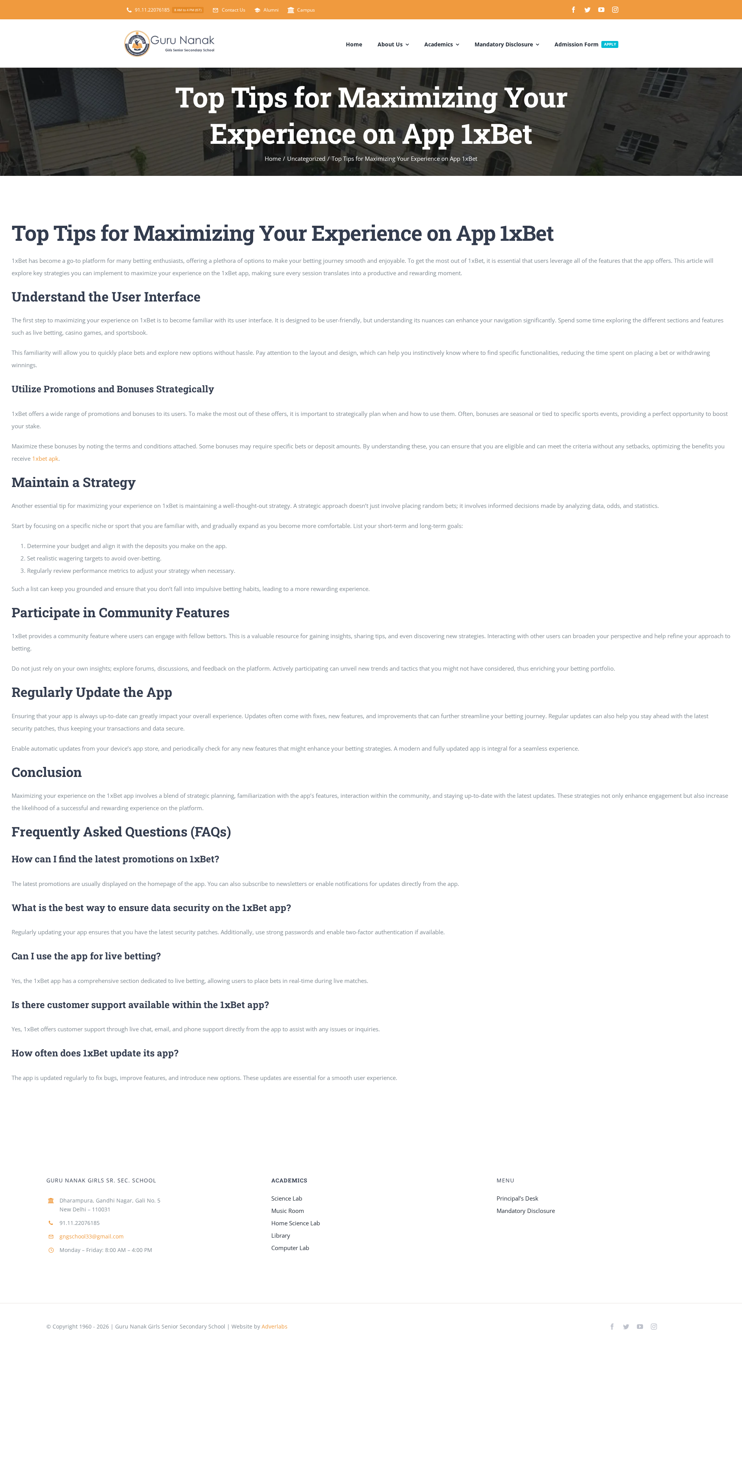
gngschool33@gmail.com (92, 1236)
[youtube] (601, 10)
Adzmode (306, 1326)
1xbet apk (45, 458)
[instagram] (615, 10)
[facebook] (573, 10)
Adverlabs (275, 1326)
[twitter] (587, 10)
